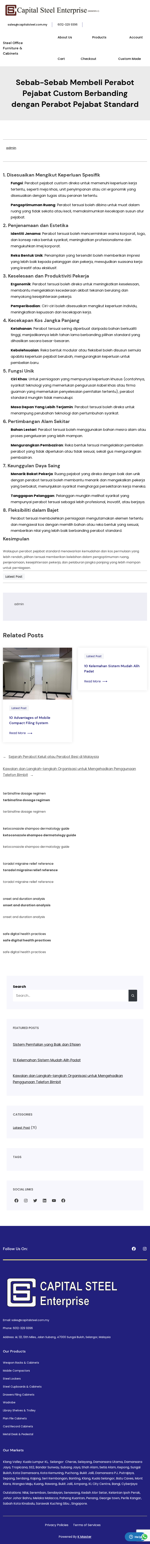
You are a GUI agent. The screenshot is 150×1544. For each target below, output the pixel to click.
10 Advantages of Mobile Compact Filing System (29, 720)
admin (11, 148)
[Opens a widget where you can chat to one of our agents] (135, 1537)
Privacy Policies (56, 1525)
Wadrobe (9, 1402)
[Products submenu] (108, 38)
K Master (84, 1536)
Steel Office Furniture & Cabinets (13, 48)
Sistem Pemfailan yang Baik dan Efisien (47, 1044)
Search (19, 986)
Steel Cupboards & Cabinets (22, 1387)
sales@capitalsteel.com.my (27, 25)
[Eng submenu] (146, 24)
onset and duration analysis (24, 899)
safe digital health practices (24, 934)
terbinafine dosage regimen (24, 793)
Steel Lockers (12, 1379)
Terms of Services (87, 1525)
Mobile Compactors (16, 1371)
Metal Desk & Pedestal (18, 1434)
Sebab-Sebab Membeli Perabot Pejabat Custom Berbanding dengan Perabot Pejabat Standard (75, 93)
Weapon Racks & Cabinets (21, 1363)
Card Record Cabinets (18, 1426)
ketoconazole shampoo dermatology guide (36, 828)
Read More (20, 733)
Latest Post (13, 576)
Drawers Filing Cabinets (18, 1395)
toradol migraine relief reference (28, 863)
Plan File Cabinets (15, 1418)
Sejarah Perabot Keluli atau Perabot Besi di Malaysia (54, 756)
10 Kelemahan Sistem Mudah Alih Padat (112, 669)
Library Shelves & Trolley (19, 1410)
